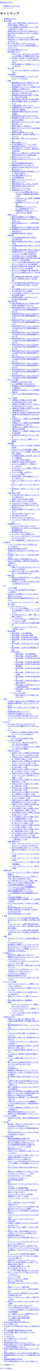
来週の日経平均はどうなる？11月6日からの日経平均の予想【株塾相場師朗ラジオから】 (26, 365)
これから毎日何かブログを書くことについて (23, 1307)
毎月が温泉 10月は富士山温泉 (22, 635)
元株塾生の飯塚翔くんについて (22, 132)
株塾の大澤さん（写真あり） (22, 126)
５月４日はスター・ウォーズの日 (19, 1175)
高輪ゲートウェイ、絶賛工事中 (19, 1287)
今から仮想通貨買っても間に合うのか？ (26, 540)
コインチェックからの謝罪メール (23, 534)
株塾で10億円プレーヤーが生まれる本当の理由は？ (22, 1353)
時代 (9, 1182)
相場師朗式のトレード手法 (21, 190)
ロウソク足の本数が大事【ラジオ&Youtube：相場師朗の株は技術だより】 (27, 194)
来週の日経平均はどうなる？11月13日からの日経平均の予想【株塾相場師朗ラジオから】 (26, 359)
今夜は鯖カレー (13, 1068)
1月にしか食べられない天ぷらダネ (20, 1305)
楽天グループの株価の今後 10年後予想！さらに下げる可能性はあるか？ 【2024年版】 (26, 272)
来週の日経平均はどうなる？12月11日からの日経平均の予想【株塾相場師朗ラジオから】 (26, 340)
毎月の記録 (15, 652)
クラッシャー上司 (14, 1276)
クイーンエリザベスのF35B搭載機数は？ (22, 887)
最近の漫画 (12, 736)
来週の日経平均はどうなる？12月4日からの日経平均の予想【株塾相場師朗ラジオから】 (26, 347)
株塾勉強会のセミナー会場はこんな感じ (26, 227)
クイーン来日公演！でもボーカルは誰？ (22, 1202)
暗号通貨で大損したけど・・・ (22, 532)
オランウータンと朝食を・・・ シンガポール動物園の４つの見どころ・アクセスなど (26, 610)
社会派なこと (8, 953)
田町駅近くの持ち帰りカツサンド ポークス (23, 1070)
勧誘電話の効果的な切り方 (17, 975)
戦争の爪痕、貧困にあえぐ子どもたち (21, 955)
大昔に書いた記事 (14, 493)
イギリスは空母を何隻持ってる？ (19, 889)
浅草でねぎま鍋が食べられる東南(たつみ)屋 (23, 1091)
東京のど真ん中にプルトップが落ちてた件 (22, 1246)
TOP (12, 6)
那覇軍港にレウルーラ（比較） (19, 1196)
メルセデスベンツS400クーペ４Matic (24, 503)
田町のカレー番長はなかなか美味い (20, 1095)
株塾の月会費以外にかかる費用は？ (24, 217)
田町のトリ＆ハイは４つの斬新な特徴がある (23, 1093)
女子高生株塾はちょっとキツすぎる (24, 144)
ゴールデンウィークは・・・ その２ (21, 1173)
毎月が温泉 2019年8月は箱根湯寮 (28, 662)
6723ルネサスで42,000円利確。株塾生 (25, 449)
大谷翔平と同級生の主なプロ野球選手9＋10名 (24, 701)
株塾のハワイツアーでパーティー (23, 180)
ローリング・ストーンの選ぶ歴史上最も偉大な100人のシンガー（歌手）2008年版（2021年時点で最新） (24, 926)
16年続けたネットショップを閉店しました (22, 1233)
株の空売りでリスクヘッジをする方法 (21, 37)
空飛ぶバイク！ (13, 1204)
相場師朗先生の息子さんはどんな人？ (25, 116)
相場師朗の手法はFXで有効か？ (23, 233)
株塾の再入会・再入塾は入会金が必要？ (26, 99)
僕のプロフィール (10, 1340)
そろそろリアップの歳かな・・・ (19, 973)
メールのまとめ (9, 1336)
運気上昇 (11, 575)
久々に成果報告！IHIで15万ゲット (24, 384)
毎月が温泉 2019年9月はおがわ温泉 (24, 637)
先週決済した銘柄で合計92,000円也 (24, 462)
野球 (5, 699)
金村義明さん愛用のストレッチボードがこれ (23, 944)
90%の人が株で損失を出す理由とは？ (17, 1322)
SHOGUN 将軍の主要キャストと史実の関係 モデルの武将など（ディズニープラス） (26, 850)
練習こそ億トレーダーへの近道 (22, 501)
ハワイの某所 (12, 588)
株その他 (11, 68)
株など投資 (8, 21)
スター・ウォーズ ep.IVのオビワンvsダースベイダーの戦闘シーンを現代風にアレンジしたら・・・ (23, 1163)
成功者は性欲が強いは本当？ (18, 548)
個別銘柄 (11, 443)
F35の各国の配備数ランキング (18, 897)
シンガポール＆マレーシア (17, 606)
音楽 (5, 916)
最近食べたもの (9, 1017)
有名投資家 (12, 74)
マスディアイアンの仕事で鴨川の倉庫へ (22, 1254)
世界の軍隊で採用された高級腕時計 (20, 1000)
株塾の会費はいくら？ (19, 142)
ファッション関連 (10, 982)
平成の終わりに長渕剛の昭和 (18, 1188)
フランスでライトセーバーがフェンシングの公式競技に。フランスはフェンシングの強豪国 (23, 1250)
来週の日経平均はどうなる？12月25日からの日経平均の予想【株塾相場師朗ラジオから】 (26, 328)
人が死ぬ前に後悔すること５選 (19, 1266)
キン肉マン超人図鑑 (15, 740)
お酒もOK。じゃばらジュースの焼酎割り (22, 1101)
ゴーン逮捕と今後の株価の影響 (19, 1318)
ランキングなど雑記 (19, 693)
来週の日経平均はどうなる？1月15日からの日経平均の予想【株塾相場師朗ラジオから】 (26, 310)
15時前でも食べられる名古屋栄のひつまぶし (23, 1081)
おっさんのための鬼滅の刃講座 (22, 738)
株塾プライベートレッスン (21, 157)
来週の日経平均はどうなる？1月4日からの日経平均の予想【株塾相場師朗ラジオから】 (26, 322)
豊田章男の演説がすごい (16, 1235)
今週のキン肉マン (14, 751)
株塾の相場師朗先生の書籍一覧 (19, 1138)
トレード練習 (12, 398)
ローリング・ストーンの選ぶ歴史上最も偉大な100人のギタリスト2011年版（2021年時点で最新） (24, 932)
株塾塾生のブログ (6, 2)
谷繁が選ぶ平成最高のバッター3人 (20, 713)
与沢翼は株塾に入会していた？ (22, 105)
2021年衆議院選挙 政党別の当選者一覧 (21, 1144)
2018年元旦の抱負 (14, 1320)
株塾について (12, 215)
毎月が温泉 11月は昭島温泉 (22, 633)
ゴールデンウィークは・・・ (18, 1177)
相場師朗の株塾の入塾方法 (13, 1359)
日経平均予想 (12, 301)
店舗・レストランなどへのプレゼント (21, 1219)
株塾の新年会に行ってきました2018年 (25, 184)
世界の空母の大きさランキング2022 (20, 907)
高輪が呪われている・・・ (17, 1149)
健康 (5, 936)
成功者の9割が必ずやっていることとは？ (18, 1342)
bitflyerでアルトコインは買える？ (23, 517)
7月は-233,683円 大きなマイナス (23, 513)
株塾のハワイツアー (19, 182)
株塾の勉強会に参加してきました (23, 186)
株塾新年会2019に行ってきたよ (22, 165)
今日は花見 (12, 1221)
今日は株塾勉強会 (18, 177)
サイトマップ (8, 1334)
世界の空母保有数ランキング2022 (19, 913)
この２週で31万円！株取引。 (22, 460)
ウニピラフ (12, 1066)
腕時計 (10, 1002)
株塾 (9, 81)
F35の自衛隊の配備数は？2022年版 (20, 885)
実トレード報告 (13, 380)
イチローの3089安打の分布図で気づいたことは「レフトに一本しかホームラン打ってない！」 (23, 718)
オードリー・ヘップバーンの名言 (19, 1147)
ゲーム (10, 730)
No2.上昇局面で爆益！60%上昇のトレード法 (19, 1332)
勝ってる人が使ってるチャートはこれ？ (22, 43)
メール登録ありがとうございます (15, 1338)
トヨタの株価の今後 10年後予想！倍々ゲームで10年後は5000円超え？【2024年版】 (26, 285)
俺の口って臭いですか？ (16, 1192)
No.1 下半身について (11, 1324)
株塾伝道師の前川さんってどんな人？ (25, 147)
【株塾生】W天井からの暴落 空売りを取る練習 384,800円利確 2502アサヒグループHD (26, 414)
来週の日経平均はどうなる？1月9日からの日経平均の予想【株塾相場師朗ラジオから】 (26, 316)
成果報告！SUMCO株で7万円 (22, 382)
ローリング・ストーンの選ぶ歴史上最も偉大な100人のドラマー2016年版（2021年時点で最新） (24, 920)
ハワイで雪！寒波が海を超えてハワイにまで (23, 1270)
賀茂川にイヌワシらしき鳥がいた (19, 1159)
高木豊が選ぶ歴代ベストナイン (19, 711)
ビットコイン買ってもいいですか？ (24, 526)
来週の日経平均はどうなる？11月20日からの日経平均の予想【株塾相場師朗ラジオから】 (26, 353)
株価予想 (11, 235)
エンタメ (7, 722)
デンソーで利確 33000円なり (22, 472)
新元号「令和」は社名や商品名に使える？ (22, 1231)
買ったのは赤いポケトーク (17, 1268)
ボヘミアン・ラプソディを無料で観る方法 (22, 1190)
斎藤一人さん (12, 565)
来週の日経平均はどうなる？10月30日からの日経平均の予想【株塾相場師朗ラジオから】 (26, 371)
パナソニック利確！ (19, 474)
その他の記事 (8, 1136)
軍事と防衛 (8, 870)
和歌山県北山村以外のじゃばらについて (22, 1111)
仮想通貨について (14, 524)
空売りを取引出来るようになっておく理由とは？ (21, 1361)
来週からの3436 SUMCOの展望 (22, 499)
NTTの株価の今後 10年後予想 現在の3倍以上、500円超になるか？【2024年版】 (25, 279)
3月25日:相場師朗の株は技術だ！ (23, 163)
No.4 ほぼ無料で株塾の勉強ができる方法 (18, 1330)
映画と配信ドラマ (14, 841)
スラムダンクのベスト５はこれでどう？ (22, 724)
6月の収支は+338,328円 (20, 515)
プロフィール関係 (10, 1116)
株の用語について (14, 52)
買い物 (6, 1122)
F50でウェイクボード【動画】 (18, 1279)
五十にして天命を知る (15, 1281)
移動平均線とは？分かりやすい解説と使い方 (23, 31)
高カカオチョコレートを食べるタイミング (22, 946)
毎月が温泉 (12, 631)
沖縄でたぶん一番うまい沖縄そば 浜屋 (21, 1019)
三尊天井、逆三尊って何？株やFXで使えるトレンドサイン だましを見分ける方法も (26, 60)
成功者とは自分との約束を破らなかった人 (22, 559)
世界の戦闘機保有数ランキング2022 (20, 891)
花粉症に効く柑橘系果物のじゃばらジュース (23, 1114)
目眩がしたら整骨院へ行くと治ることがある (23, 1171)
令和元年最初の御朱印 (15, 1180)
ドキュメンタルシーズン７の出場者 (20, 1194)
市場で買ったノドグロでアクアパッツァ (22, 1260)
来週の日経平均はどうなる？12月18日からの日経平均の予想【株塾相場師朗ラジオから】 (26, 334)
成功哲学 (7, 542)
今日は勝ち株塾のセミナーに (18, 50)
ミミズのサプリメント (15, 942)
